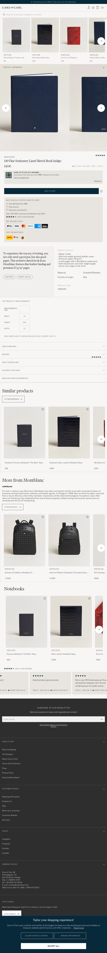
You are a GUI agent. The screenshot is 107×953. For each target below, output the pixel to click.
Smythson (7, 55)
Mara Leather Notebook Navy (40, 58)
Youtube (5, 848)
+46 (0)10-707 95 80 (13, 882)
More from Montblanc (23, 480)
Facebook (6, 844)
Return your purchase (11, 810)
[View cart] (98, 7)
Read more (98, 181)
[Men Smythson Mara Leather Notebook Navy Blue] (45, 35)
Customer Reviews (9, 815)
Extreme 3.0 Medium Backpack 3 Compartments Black (18, 572)
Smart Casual (24, 277)
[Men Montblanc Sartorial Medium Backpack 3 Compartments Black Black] (69, 540)
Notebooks (17, 67)
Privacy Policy (7, 773)
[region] (53, 683)
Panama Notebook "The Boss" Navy (14, 58)
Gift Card (6, 820)
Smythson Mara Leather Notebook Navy (65, 462)
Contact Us (6, 801)
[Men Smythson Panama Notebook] (16, 35)
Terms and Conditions (11, 763)
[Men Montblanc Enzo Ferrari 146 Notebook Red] (74, 35)
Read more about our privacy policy (53, 725)
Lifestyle (7, 67)
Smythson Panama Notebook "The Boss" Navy (24, 462)
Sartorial (9, 277)
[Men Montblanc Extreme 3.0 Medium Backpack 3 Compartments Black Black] (24, 540)
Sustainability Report (11, 777)
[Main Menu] (102, 7)
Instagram (6, 839)
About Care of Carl (10, 759)
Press (4, 768)
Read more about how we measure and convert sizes (29, 336)
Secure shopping (9, 749)
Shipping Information (11, 797)
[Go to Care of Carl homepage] (12, 8)
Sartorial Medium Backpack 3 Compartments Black (68, 572)
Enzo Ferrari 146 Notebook (69, 58)
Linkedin (5, 853)
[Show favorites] (93, 7)
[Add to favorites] (42, 410)
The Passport (7, 754)
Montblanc (65, 55)
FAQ (3, 806)
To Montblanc (11, 507)
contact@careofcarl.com (19, 885)
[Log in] (89, 7)
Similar (17, 391)
